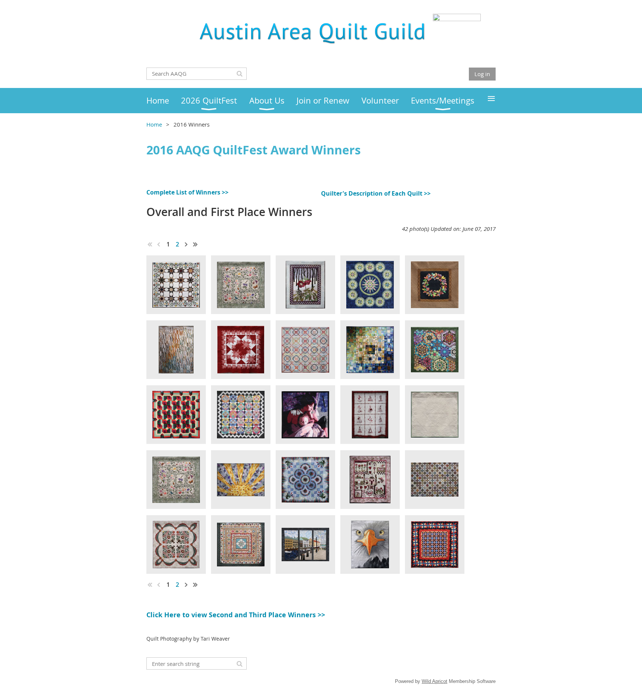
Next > (186, 244)
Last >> (195, 244)
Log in (482, 74)
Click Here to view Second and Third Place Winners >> (235, 614)
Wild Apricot (434, 681)
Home (154, 124)
